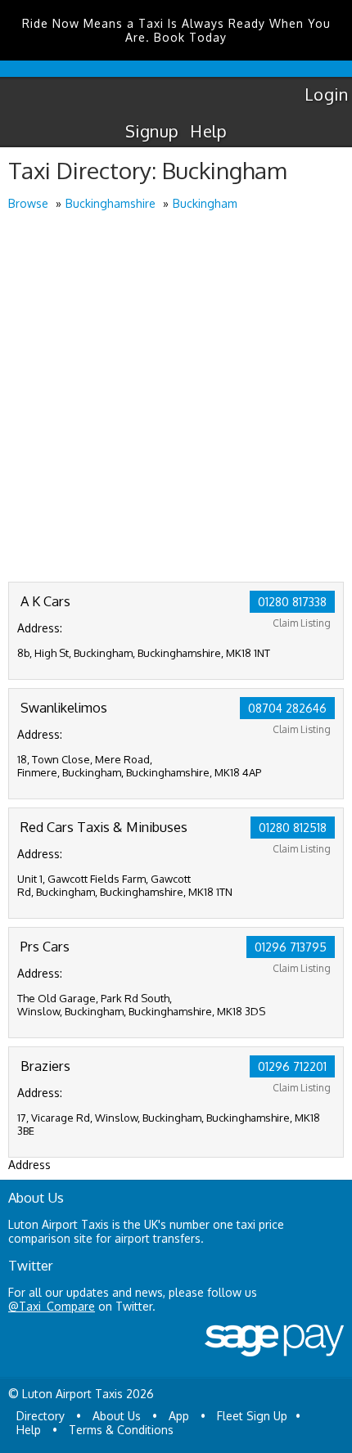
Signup (151, 131)
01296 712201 (292, 1066)
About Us (117, 1416)
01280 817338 (292, 602)
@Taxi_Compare (51, 1306)
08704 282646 (287, 708)
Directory (40, 1416)
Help (208, 131)
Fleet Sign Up (252, 1416)
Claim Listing (302, 623)
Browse (28, 203)
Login (326, 94)
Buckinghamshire (110, 203)
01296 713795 (291, 947)
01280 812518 (293, 827)
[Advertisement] (176, 398)
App (179, 1416)
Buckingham (205, 203)
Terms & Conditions (121, 1430)
